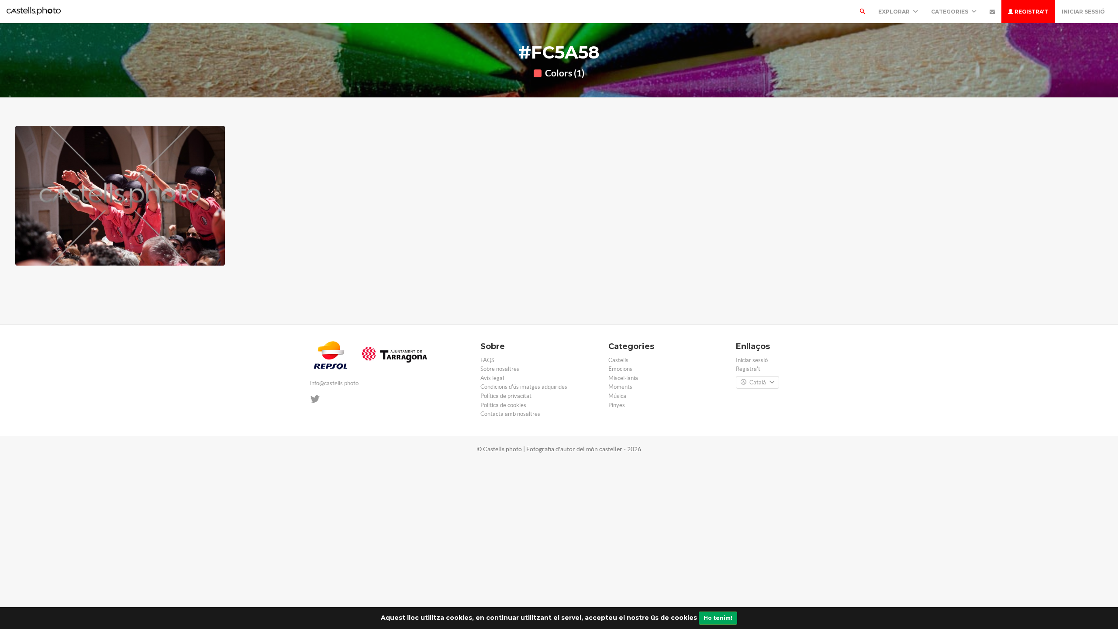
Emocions (620, 369)
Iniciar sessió (1083, 11)
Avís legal (492, 378)
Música (617, 396)
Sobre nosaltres (499, 369)
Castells (618, 360)
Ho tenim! (718, 618)
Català (757, 382)
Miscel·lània (623, 378)
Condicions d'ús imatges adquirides (523, 387)
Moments (620, 387)
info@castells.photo (334, 383)
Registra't (1031, 11)
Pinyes (616, 405)
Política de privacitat (505, 396)
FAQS (487, 360)
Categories (950, 11)
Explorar (894, 11)
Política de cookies (503, 405)
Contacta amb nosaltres (510, 414)
